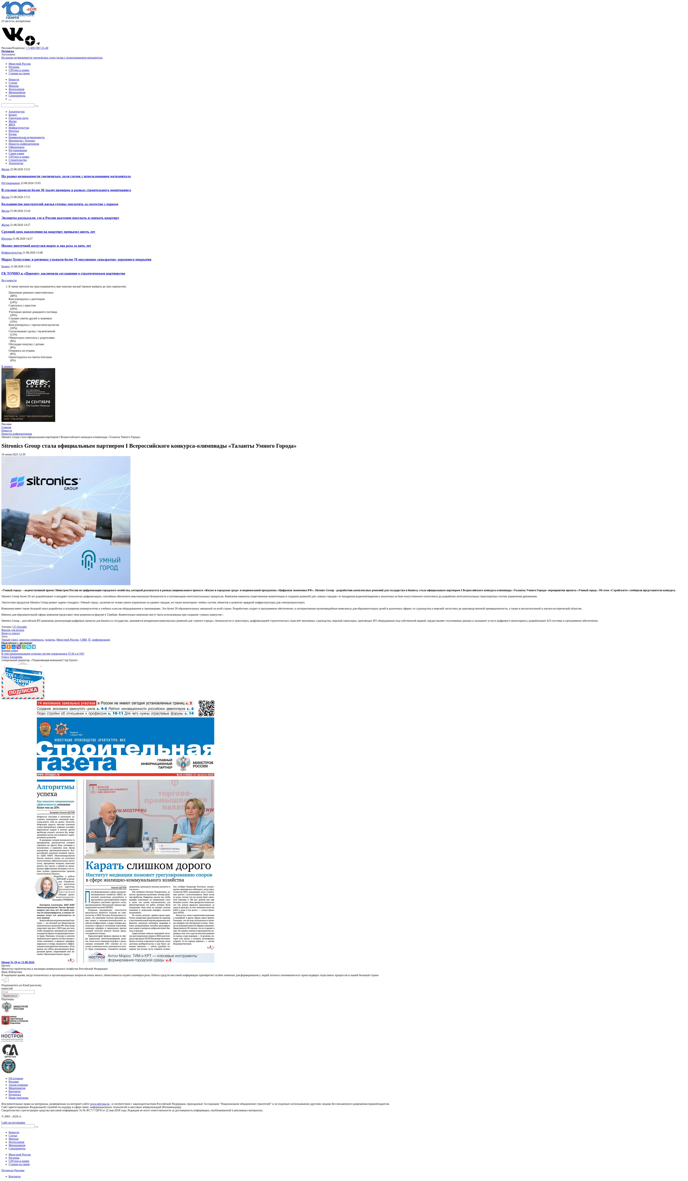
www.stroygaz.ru (99, 1103)
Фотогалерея (16, 1142)
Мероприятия (17, 1088)
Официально (16, 147)
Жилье (13, 121)
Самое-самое (16, 153)
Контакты (15, 1091)
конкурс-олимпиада (31, 639)
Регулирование (18, 150)
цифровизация (101, 639)
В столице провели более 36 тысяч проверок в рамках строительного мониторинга (66, 190)
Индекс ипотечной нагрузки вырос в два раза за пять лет (46, 245)
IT (89, 639)
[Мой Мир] (13, 647)
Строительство (18, 159)
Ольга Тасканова (11, 656)
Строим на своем (19, 73)
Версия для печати (12, 630)
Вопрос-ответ (9, 650)
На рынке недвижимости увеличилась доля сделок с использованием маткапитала (51, 57)
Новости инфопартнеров (24, 143)
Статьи (13, 1135)
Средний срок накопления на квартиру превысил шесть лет (48, 232)
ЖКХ (12, 124)
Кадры (13, 134)
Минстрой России (20, 63)
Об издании (16, 1078)
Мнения (13, 1138)
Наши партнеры (18, 1097)
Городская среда (18, 118)
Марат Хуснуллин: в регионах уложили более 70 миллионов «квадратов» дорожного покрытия (76, 259)
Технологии (16, 163)
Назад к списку (10, 633)
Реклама (14, 1081)
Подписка (15, 1094)
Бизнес (13, 114)
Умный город (9, 639)
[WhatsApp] (24, 647)
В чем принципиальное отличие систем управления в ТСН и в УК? (42, 653)
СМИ (83, 639)
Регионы (14, 66)
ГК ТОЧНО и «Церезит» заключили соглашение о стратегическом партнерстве (63, 273)
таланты (50, 639)
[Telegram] (34, 647)
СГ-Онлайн (20, 626)
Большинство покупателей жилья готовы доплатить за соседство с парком (59, 204)
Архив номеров (18, 1084)
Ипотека (14, 130)
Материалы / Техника (22, 140)
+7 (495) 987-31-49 (37, 47)
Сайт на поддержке (13, 1122)
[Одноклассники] (8, 647)
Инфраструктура (19, 127)
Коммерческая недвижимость (27, 137)
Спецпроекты (17, 1148)
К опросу (7, 366)
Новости (14, 1132)
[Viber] (18, 647)
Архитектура (17, 111)
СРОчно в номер (19, 70)
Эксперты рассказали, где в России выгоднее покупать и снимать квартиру (60, 218)
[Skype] (29, 647)
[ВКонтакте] (3, 647)
